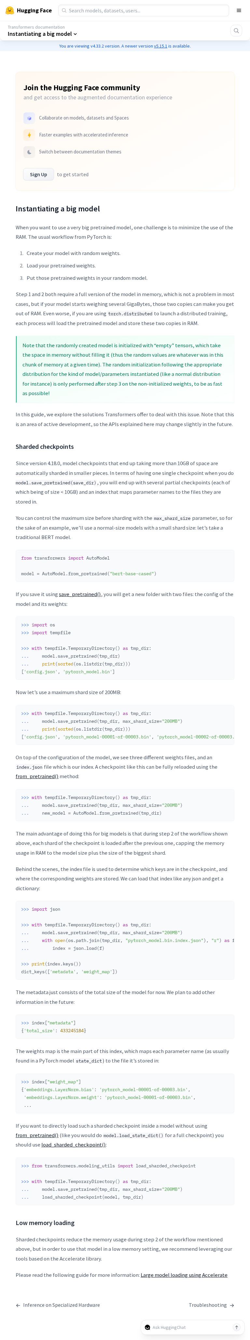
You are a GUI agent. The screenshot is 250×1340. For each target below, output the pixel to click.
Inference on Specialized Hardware (58, 1305)
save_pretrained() (80, 594)
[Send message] (237, 1327)
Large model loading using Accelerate (184, 1274)
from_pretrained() (37, 776)
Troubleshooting (211, 1305)
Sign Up (38, 174)
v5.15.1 (160, 46)
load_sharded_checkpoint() (73, 1144)
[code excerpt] (226, 556)
